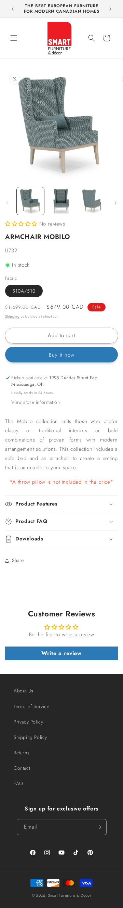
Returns (21, 752)
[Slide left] (7, 202)
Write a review (61, 653)
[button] (13, 38)
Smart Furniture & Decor (69, 895)
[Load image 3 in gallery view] (92, 201)
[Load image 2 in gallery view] (61, 201)
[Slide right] (115, 202)
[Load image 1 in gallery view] (30, 201)
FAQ (18, 783)
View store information (35, 402)
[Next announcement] (110, 8)
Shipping (12, 316)
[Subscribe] (98, 827)
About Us (23, 690)
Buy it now (61, 355)
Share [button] (18, 560)
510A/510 (24, 290)
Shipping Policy (30, 737)
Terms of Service (32, 706)
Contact (22, 768)
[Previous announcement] (12, 8)
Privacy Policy (28, 721)
